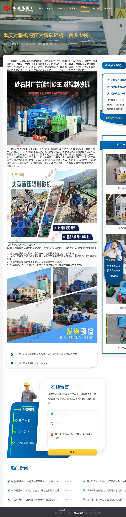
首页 (41, 8)
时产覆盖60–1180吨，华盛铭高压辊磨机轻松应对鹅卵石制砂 (36, 490)
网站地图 (97, 513)
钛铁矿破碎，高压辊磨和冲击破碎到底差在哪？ (34, 499)
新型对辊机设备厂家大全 (35, 363)
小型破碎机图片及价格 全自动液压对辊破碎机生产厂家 (50, 354)
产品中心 (62, 8)
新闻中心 (85, 7)
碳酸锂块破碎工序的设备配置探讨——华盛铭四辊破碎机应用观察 (36, 481)
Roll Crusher (71, 510)
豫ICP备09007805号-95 (63, 513)
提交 (72, 452)
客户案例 (74, 8)
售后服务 (97, 8)
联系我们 (108, 8)
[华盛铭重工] (18, 8)
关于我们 (50, 8)
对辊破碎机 (87, 513)
